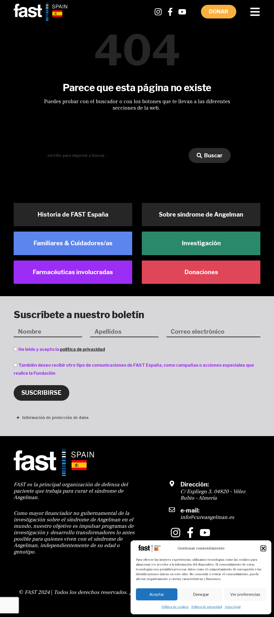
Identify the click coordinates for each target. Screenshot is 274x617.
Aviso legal (233, 607)
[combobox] (113, 155)
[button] (263, 548)
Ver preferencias (245, 594)
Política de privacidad (206, 607)
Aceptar (156, 594)
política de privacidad (82, 349)
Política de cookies (175, 607)
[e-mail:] (172, 510)
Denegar (201, 594)
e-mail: (189, 510)
